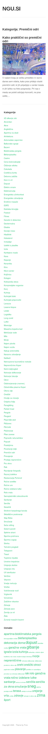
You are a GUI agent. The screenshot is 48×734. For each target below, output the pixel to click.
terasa (17, 691)
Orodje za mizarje (11, 398)
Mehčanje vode (10, 332)
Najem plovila (9, 343)
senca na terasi (21, 682)
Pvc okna (8, 463)
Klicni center (9, 270)
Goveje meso (9, 230)
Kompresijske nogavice (13, 285)
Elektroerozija (9, 190)
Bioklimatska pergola (12, 151)
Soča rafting (9, 525)
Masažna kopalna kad (13, 329)
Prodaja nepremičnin (12, 459)
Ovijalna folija (9, 401)
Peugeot (7, 416)
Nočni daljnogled (11, 369)
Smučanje (8, 521)
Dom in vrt (8, 180)
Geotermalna (9, 223)
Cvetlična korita (10, 172)
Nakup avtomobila (11, 350)
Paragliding (8, 405)
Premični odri (9, 452)
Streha (6, 543)
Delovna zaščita (10, 176)
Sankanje (8, 499)
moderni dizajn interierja (24, 657)
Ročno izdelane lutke (12, 488)
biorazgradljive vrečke (10, 639)
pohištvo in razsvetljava (33, 669)
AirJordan (8, 121)
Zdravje (7, 605)
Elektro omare (10, 187)
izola (15, 651)
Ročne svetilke (10, 481)
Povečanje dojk (10, 448)
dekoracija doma (14, 642)
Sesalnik (7, 507)
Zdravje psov (9, 608)
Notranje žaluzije (11, 376)
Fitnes (6, 216)
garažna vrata (17, 647)
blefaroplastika (27, 638)
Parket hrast (9, 409)
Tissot (6, 554)
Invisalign (8, 241)
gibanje (33, 647)
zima (41, 695)
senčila (30, 681)
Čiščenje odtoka (10, 165)
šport (7, 700)
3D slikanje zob (10, 118)
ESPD (6, 205)
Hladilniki (7, 234)
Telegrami (8, 550)
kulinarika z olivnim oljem (36, 652)
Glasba (7, 227)
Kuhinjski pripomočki (12, 299)
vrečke (11, 696)
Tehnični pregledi (11, 547)
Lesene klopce (10, 307)
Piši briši (7, 427)
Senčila (7, 503)
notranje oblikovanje (28, 661)
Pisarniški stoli (10, 419)
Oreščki (7, 394)
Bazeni (7, 147)
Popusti (7, 441)
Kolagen (7, 278)
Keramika (8, 263)
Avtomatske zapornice (13, 140)
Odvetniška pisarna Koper (15, 387)
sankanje (9, 681)
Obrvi (6, 379)
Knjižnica (7, 274)
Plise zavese (9, 434)
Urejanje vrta (9, 568)
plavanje (20, 669)
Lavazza (7, 303)
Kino (6, 267)
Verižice (7, 576)
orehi (20, 664)
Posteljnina (8, 445)
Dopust (7, 183)
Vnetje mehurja (10, 583)
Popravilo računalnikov (13, 438)
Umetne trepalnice (11, 561)
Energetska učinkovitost (14, 194)
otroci (37, 664)
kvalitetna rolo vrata (10, 657)
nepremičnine (12, 660)
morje (35, 656)
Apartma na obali (11, 132)
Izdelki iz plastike (11, 245)
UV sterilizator (10, 572)
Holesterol (8, 238)
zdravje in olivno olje (30, 696)
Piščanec (7, 423)
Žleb (6, 616)
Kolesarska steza (11, 281)
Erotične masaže (11, 201)
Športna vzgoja (10, 539)
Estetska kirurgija (11, 209)
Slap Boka (8, 518)
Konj (6, 289)
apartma (9, 634)
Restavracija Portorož (13, 478)
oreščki (28, 664)
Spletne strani (9, 532)
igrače (8, 651)
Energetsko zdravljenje (13, 198)
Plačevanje (8, 430)
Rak (5, 467)
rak (27, 673)
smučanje (21, 686)
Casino (7, 158)
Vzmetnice (8, 597)
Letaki (6, 310)
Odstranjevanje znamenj (14, 383)
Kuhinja (7, 292)
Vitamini (7, 579)
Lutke (6, 321)
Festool (7, 212)
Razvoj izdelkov (10, 474)
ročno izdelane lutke (24, 677)
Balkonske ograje (11, 143)
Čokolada (8, 169)
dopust (31, 642)
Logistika (7, 314)
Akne (6, 125)
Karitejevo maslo (11, 252)
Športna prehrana (11, 536)
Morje (6, 339)
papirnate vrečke (9, 669)
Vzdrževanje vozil (11, 590)
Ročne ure (8, 485)
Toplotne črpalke (11, 557)
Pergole (7, 412)
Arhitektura (8, 136)
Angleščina (8, 129)
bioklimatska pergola (28, 634)
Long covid (8, 318)
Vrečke (7, 587)
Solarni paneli (9, 528)
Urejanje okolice (10, 565)
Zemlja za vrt (9, 612)
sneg (31, 686)
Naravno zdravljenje (12, 354)
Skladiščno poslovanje (13, 514)
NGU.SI (9, 9)
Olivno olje (8, 390)
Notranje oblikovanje (12, 372)
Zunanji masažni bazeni (14, 619)
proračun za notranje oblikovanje (14, 674)
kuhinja (23, 651)
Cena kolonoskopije (12, 161)
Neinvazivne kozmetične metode (17, 361)
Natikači (7, 358)
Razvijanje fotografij (12, 470)
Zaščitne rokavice (11, 601)
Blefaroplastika (10, 154)
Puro (26, 725)
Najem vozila (9, 347)
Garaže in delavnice (12, 220)
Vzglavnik (8, 594)
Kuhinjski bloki (10, 296)
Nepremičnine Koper (12, 365)
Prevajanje (8, 456)
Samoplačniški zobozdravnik (16, 496)
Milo (5, 336)
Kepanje (7, 260)
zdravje (18, 695)
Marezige (8, 325)
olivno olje (13, 665)
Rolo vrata (8, 492)
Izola (6, 249)
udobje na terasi (26, 691)
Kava (6, 256)
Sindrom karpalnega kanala (15, 510)
